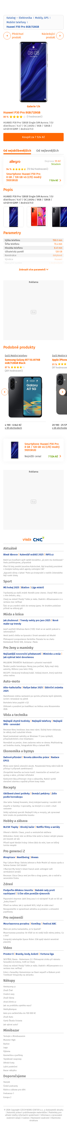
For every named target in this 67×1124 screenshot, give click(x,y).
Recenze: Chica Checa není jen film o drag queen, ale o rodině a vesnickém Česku (32, 877)
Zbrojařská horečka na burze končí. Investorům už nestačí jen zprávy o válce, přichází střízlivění (31, 773)
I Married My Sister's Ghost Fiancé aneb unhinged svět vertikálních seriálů (28, 870)
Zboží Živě (8, 990)
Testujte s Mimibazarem (14, 1036)
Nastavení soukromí (40, 1117)
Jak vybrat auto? (10, 1024)
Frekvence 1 (8, 1093)
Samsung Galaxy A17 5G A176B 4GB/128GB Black (22, 361)
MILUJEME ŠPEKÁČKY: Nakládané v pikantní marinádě (27, 662)
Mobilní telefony (16, 22)
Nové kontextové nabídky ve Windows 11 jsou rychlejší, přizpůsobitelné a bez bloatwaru (28, 737)
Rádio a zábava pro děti (14, 1089)
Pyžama (6, 1051)
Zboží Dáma (8, 997)
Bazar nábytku (10, 1070)
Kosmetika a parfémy (13, 1055)
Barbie (6, 1043)
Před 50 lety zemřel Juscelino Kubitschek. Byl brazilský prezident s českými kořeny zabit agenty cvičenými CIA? (32, 568)
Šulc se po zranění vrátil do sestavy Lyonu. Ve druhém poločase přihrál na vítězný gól (32, 607)
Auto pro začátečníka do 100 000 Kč (19, 1013)
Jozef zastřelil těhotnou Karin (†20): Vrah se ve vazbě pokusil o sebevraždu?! (31, 630)
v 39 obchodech (13, 428)
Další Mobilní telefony (16, 355)
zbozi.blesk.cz (9, 1001)
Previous (4, 392)
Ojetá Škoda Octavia (12, 1020)
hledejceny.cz (9, 986)
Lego (5, 1047)
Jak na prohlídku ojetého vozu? (17, 1005)
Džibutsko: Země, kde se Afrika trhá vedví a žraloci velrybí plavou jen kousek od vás (33, 837)
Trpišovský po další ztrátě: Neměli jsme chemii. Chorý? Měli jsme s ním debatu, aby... (32, 594)
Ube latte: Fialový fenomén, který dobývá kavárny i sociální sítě (32, 802)
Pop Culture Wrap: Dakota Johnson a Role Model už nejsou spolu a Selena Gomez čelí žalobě (33, 864)
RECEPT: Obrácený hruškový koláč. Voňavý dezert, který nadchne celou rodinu (32, 674)
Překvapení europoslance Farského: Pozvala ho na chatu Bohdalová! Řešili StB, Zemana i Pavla (28, 640)
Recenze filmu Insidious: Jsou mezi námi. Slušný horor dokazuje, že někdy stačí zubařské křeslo (32, 731)
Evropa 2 (7, 1097)
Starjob (6, 1081)
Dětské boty (8, 1062)
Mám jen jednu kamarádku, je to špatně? (22, 928)
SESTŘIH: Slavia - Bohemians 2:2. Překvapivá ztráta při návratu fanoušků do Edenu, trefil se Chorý (31, 960)
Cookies (25, 1117)
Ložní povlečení (10, 1066)
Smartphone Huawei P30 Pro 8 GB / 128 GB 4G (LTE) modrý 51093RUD (23, 177)
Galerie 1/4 (33, 106)
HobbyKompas (10, 1009)
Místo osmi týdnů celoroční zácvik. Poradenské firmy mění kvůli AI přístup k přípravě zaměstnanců (33, 767)
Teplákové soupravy (12, 1058)
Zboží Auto (8, 1016)
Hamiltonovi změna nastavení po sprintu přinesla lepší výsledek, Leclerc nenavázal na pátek (32, 697)
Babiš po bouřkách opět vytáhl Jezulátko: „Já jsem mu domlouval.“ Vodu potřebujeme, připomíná (33, 561)
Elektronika (25, 17)
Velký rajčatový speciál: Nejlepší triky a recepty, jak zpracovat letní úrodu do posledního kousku (31, 813)
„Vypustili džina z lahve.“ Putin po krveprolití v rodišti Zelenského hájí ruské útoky (33, 574)
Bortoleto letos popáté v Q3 (16, 702)
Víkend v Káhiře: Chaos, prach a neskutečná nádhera (27, 832)
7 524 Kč (53, 180)
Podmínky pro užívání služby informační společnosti (33, 1114)
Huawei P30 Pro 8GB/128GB (21, 112)
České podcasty (10, 1085)
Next (62, 392)
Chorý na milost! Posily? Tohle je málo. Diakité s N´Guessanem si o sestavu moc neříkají (33, 600)
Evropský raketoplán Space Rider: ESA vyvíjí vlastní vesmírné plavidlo (31, 940)
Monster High (9, 1039)
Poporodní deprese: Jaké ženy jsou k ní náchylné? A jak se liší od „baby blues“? (32, 900)
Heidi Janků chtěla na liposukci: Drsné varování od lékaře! (29, 635)
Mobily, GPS (42, 17)
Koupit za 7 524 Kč (33, 137)
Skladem (56, 164)
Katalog (11, 17)
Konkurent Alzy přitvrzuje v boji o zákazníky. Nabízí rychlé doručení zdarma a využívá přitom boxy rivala (29, 780)
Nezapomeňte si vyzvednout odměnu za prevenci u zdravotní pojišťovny (31, 910)
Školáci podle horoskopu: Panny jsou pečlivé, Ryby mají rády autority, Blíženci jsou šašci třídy (30, 667)
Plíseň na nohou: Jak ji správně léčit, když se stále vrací (28, 905)
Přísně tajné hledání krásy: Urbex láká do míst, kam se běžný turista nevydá (31, 844)
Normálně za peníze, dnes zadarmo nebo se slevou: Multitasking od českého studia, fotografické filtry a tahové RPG (32, 744)
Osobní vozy (8, 994)
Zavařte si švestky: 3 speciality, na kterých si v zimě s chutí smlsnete (29, 807)
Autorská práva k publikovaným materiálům (27, 1112)
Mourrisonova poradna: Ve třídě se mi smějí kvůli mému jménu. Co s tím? (33, 934)
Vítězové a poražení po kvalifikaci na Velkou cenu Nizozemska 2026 (31, 707)
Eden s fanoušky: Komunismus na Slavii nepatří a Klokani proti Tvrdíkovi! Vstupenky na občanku (31, 973)
